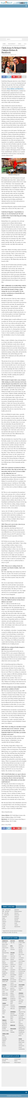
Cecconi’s (12, 958)
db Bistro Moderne (4, 1026)
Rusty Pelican (4, 962)
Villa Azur (12, 1008)
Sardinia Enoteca (12, 995)
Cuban (3, 923)
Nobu (11, 1018)
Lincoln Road (17, 1059)
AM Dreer (14, 55)
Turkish (16, 925)
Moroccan (16, 915)
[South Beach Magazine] (14, 3)
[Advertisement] (14, 22)
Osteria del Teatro (13, 982)
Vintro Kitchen (4, 1044)
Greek (3, 926)
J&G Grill (4, 951)
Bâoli (3, 1035)
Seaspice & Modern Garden (21, 974)
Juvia (11, 1030)
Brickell (4, 1061)
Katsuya (12, 1013)
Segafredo (12, 1000)
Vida (3, 976)
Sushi (15, 923)
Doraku (20, 1044)
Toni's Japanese (12, 1021)
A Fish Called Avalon (22, 943)
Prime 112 (21, 1020)
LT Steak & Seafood (21, 958)
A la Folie (4, 1022)
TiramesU (12, 1007)
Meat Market (22, 1018)
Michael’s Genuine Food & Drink (5, 957)
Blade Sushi (21, 1042)
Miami (15, 1061)
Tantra (12, 947)
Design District (6, 1062)
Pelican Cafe (13, 985)
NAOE (11, 1017)
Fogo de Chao (22, 1012)
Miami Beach (17, 1062)
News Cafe (5, 993)
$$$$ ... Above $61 (6, 910)
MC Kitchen (13, 980)
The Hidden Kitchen (5, 970)
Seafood (16, 916)
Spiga (11, 1002)
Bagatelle (4, 1023)
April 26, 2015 (7, 55)
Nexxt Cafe (5, 995)
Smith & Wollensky (21, 1024)
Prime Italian (13, 986)
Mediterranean (18, 911)
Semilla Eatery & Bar (5, 1029)
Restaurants (11, 44)
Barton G (4, 946)
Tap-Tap (12, 942)
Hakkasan (4, 1000)
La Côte (4, 1037)
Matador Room (21, 1002)
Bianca (12, 954)
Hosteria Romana (12, 972)
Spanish (16, 920)
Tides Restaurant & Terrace (22, 979)
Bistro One (5, 944)
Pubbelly (12, 1032)
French (4, 925)
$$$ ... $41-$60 (5, 911)
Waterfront (17, 926)
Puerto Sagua (4, 1011)
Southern (16, 918)
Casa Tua (12, 956)
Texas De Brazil (21, 1034)
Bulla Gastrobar (21, 999)
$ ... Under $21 (5, 915)
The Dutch (5, 964)
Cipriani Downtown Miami (13, 961)
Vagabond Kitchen (4, 973)
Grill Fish (21, 953)
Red (20, 1022)
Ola (3, 1008)
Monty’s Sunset (21, 963)
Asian (3, 918)
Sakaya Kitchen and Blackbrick (15, 89)
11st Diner (4, 942)
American (4, 916)
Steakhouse (17, 921)
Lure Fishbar (22, 961)
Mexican (16, 913)
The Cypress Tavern (5, 967)
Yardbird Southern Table (21, 988)
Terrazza (12, 949)
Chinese (4, 921)
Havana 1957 (5, 1005)
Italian (3, 928)
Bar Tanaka (21, 1040)
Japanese (16, 910)
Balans (4, 986)
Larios (3, 1007)
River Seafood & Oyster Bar (22, 970)
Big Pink (4, 988)
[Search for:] (14, 39)
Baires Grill (4, 981)
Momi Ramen (13, 1015)
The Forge (21, 1013)
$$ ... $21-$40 (5, 913)
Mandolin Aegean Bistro (4, 1040)
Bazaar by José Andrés (21, 995)
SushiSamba (22, 1049)
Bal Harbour (5, 1059)
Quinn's (20, 968)
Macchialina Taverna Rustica (13, 976)
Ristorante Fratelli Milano (13, 991)
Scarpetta (12, 998)
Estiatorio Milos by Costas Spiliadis (21, 948)
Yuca (3, 1013)
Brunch (4, 920)
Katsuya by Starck (21, 1046)
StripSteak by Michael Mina (22, 1028)
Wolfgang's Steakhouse (21, 1031)
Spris (11, 1003)
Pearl (20, 966)
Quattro (12, 988)
